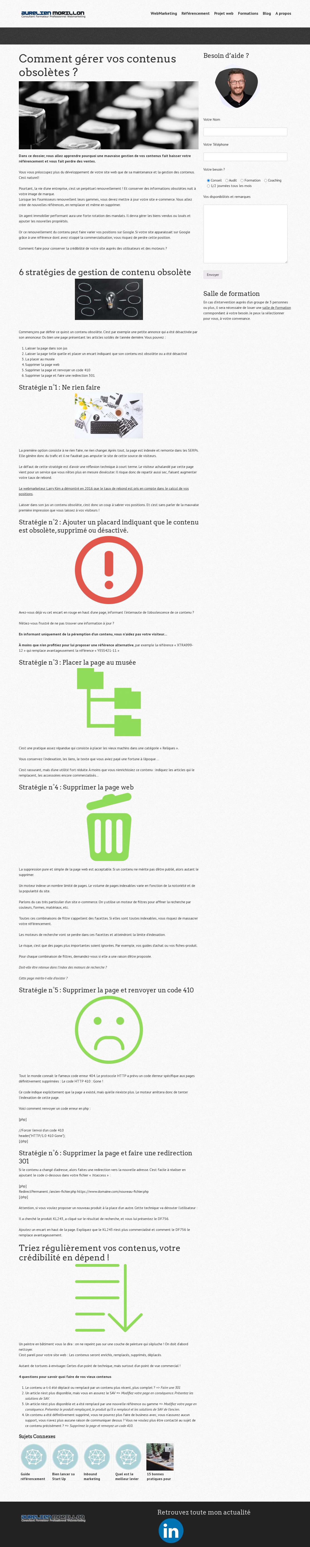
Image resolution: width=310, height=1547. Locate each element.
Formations (248, 13)
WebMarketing (164, 13)
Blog (267, 13)
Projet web (224, 13)
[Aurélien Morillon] (53, 14)
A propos (283, 13)
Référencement (196, 13)
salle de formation (276, 307)
